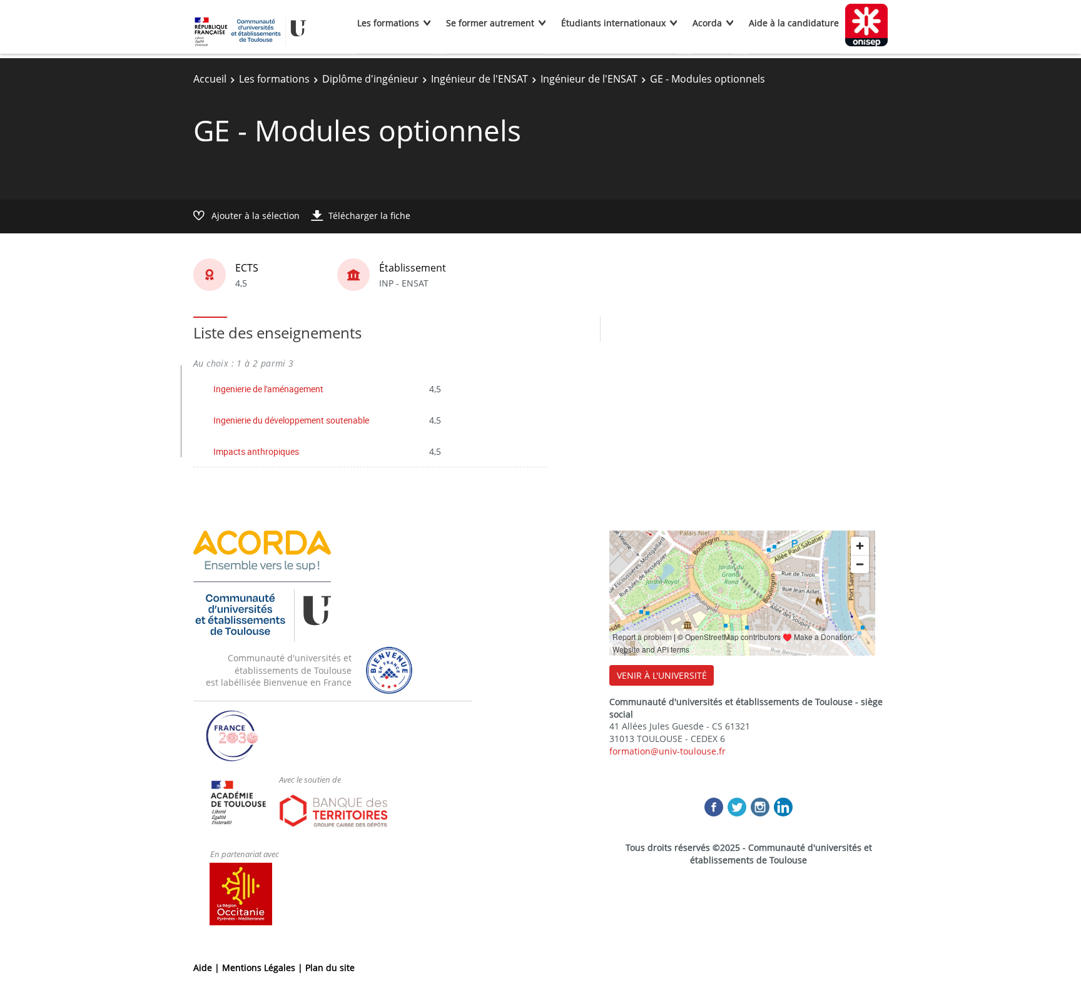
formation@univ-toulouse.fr (667, 751)
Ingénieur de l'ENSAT (479, 79)
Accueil (209, 79)
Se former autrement (490, 23)
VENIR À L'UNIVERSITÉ (662, 675)
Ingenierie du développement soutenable (291, 420)
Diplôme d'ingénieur (370, 79)
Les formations (388, 23)
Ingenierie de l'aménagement (268, 389)
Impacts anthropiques (256, 451)
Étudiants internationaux (613, 23)
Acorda (707, 23)
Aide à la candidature (794, 23)
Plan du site (330, 967)
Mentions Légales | (263, 967)
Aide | (207, 967)
